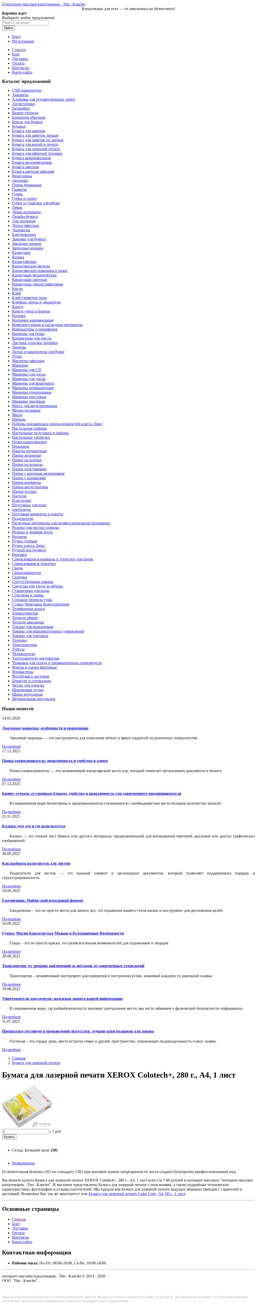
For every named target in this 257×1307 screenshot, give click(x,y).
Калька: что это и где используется (33, 826)
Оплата (18, 63)
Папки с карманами (29, 478)
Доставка (20, 59)
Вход (16, 37)
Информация (23, 1163)
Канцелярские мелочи (31, 266)
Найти (8, 28)
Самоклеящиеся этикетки (34, 563)
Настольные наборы (29, 428)
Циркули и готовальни (31, 681)
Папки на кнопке (27, 460)
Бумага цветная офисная (33, 171)
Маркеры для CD (26, 370)
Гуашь (17, 194)
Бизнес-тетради (25, 113)
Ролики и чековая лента (32, 532)
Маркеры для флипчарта (33, 383)
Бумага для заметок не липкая (37, 140)
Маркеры (20, 365)
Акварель (20, 95)
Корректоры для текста (31, 338)
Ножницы (20, 446)
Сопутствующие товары (32, 581)
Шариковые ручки (28, 690)
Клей (16, 293)
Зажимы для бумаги (29, 239)
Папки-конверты (26, 482)
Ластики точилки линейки (35, 343)
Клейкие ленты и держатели (36, 302)
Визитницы (22, 176)
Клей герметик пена (29, 298)
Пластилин (21, 500)
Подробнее (11, 746)
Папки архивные (26, 455)
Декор (17, 207)
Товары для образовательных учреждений (48, 631)
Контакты (20, 68)
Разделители (22, 518)
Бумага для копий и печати (35, 144)
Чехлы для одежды (28, 685)
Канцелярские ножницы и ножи (40, 270)
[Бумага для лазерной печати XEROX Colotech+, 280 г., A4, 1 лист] (27, 1126)
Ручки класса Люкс (28, 545)
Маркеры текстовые (29, 397)
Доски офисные (25, 225)
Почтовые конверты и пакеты (37, 514)
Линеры (19, 347)
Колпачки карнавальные (33, 320)
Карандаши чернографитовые (37, 284)
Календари (21, 252)
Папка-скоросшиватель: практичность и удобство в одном (55, 761)
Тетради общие (25, 618)
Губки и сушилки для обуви (36, 203)
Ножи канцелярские (29, 442)
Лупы (17, 356)
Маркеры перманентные (33, 388)
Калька (18, 257)
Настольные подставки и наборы (40, 433)
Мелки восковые (26, 410)
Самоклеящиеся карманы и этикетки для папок (52, 559)
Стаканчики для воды (30, 591)
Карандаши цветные (29, 279)
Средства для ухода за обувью (37, 586)
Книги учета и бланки (31, 311)
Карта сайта (22, 72)
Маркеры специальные (31, 392)
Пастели (19, 496)
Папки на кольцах (27, 464)
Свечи (17, 568)
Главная (19, 50)
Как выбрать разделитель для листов (36, 863)
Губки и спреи (24, 198)
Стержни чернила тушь (32, 600)
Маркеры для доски (29, 374)
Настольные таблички (31, 437)
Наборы (19, 419)
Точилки (19, 640)
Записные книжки (27, 248)
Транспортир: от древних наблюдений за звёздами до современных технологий (73, 966)
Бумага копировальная (31, 158)
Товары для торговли (30, 636)
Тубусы (18, 649)
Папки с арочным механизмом (38, 473)
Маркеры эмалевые (28, 401)
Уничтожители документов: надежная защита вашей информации (62, 998)
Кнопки (19, 316)
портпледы (21, 509)
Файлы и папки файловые (34, 667)
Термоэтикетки (25, 613)
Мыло (17, 415)
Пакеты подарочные (29, 451)
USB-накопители (26, 90)
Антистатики (23, 104)
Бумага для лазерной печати (36, 149)
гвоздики (20, 180)
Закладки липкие (26, 243)
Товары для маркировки (32, 627)
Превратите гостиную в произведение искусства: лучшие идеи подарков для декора (78, 1031)
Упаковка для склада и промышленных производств (57, 663)
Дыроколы (21, 230)
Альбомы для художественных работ (43, 99)
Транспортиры (24, 645)
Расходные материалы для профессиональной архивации (61, 523)
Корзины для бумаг (28, 334)
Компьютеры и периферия (34, 329)
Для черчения (23, 221)
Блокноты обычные (29, 117)
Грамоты (19, 189)
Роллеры (19, 536)
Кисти (17, 288)
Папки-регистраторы (30, 487)
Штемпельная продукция (33, 699)
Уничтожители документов (35, 658)
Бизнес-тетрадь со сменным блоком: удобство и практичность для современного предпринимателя (91, 793)
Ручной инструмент (29, 550)
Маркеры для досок (28, 379)
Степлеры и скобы (28, 595)
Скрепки (19, 577)
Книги (17, 307)
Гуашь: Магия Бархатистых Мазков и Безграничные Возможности (63, 933)
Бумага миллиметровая (32, 162)
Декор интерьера (26, 212)
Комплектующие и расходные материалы (47, 325)
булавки (19, 126)
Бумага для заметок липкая (35, 135)
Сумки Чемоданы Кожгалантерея (40, 604)
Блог (16, 54)
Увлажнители (23, 654)
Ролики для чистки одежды (35, 527)
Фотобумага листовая (30, 676)
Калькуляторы (24, 261)
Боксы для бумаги (27, 122)
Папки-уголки (24, 491)
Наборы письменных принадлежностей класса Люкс (57, 424)
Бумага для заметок (28, 131)
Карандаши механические (34, 275)
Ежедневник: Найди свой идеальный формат (43, 900)
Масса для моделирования (34, 406)
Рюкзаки (19, 554)
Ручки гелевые (24, 541)
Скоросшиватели (26, 572)
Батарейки (21, 108)
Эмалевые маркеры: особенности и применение (45, 728)
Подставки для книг (29, 505)
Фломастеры (22, 672)
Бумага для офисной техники (37, 153)
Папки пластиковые (29, 469)
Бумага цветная (25, 167)
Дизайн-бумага (25, 216)
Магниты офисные (28, 361)
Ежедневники (24, 234)
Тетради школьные (28, 622)
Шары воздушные (27, 694)
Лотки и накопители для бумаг (38, 352)
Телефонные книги (28, 609)
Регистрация (23, 41)
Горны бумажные (27, 185)
